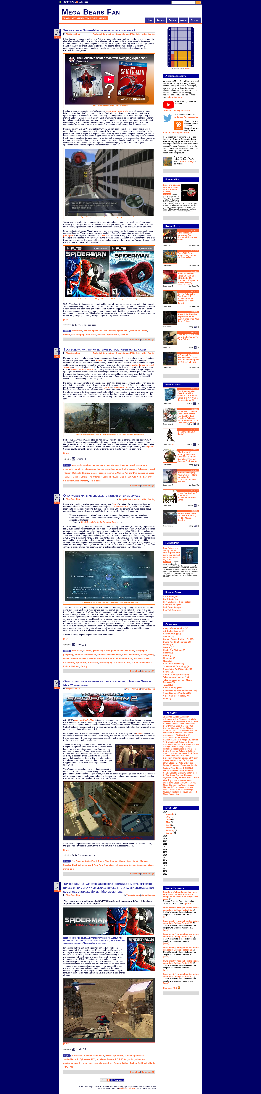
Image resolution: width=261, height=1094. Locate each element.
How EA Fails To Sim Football (177, 602)
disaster (177, 758)
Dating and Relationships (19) (177, 642)
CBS (191, 726)
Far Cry (84, 666)
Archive (160, 20)
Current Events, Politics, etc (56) (178, 639)
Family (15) (168, 645)
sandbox (87, 465)
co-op (166, 751)
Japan (176, 783)
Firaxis (179, 768)
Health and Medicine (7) (174, 650)
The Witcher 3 (95, 477)
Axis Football (179, 721)
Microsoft (193, 792)
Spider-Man (77, 331)
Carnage (144, 861)
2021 (165, 847)
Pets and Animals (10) (173, 664)
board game (169, 726)
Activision (142, 865)
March (169, 828)
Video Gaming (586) (172, 688)
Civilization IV (169, 735)
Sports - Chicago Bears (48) (176, 674)
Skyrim (84, 477)
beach (189, 721)
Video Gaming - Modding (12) (177, 693)
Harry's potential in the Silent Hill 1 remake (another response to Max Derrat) (186, 298)
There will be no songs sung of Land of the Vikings (187, 255)
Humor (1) (167, 655)
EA (180, 760)
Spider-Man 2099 (87, 1059)
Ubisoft (67, 473)
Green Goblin (133, 861)
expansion (174, 765)
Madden (191, 785)
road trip (110, 465)
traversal (101, 334)
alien (175, 719)
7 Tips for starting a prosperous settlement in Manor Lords (187, 496)
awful (104, 235)
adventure (140, 1059)
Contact (195, 20)
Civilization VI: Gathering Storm (179, 742)
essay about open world (117, 111)
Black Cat (76, 865)
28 (173, 444)
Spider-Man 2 (113, 334)
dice (187, 756)
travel (132, 465)
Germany (182, 773)
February (170, 830)
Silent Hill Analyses (172, 604)
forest (166, 771)
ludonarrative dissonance (109, 469)
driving (143, 654)
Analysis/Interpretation (103, 34)
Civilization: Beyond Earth (174, 744)
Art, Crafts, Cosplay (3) (173, 631)
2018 (165, 855)
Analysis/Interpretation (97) (175, 628)
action (131, 1059)
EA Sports (187, 760)
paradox (133, 469)
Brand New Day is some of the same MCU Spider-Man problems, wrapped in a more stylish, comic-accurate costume (180, 278)
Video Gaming (148, 34)
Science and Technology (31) (176, 666)
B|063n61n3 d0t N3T (127, 1088)
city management (185, 730)
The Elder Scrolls (71, 477)
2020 (165, 849)
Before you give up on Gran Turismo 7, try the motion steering (186, 516)
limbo (99, 360)
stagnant (149, 447)
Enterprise (188, 763)
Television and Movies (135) (176, 677)
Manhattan (109, 865)
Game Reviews (148, 689)
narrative (78, 469)
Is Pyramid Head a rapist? (186, 433)
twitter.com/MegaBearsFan (186, 117)
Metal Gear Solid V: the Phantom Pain (114, 658)
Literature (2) (169, 658)
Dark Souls (193, 753)
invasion (182, 780)
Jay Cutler (184, 783)
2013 (165, 868)
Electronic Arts (176, 763)
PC (116, 1059)
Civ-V (188, 744)
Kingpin (114, 861)
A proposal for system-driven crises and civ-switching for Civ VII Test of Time (188, 358)
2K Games (167, 717)
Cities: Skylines (170, 730)
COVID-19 (190, 751)
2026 (170, 822)
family (194, 765)
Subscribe (83, 2)
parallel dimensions (103, 1063)
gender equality (170, 773)
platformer (68, 1063)
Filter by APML (69, 2)
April (168, 825)
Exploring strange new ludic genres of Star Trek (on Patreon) (171, 188)
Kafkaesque (143, 469)
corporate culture (177, 751)
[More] (66, 320)
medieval (184, 792)
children (189, 728)
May (168, 822)
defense (166, 756)
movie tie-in (68, 869)
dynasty (174, 760)
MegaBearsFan (73, 34)
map (117, 465)
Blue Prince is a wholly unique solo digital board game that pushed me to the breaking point (171, 554)
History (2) (168, 653)
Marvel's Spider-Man (93, 331)
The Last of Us (146, 477)
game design (99, 465)
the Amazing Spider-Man (74, 662)
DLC (191, 758)
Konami (173, 785)
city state (177, 733)
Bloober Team (178, 724)
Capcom (184, 726)
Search (172, 20)
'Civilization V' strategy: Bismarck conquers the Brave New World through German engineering (187, 456)
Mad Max (75, 666)
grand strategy (176, 775)
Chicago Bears (178, 728)
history (175, 778)
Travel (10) (168, 685)
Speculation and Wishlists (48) (177, 669)
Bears (195, 721)
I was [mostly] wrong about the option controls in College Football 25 (181, 909)
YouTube (124, 334)
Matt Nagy (188, 790)
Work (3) (167, 698)
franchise (174, 771)
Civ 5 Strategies (170, 599)
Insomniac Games (138, 331)
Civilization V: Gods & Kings (175, 740)
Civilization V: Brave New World (176, 738)
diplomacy (167, 758)
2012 (165, 871)
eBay (165, 763)
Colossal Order (177, 749)
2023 (165, 841)
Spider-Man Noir (71, 1059)
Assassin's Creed (146, 473)
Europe (166, 765)
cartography (141, 465)
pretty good (68, 235)
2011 (165, 874)
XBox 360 (68, 1067)
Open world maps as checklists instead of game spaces (101, 495)
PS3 (121, 1059)
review (108, 1055)
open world (91, 334)
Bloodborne (190, 724)
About (183, 20)
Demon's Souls (177, 756)
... (192, 211)
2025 (165, 836)
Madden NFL (169, 787)
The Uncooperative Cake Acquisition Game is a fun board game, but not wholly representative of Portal (187, 397)
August (169, 814)
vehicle (66, 658)
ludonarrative (90, 469)
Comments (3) (147, 485)
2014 (165, 866)
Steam (151, 865)
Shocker (67, 865)
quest (152, 469)
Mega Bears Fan (91, 12)
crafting (166, 753)
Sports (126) (168, 672)
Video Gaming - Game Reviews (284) (180, 690)
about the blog (175, 97)
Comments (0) (147, 874)
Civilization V (183, 735)
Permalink (135, 339)
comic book (94, 481)
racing (151, 654)
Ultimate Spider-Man (134, 1055)
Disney (185, 758)
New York (98, 865)
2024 (165, 838)
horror (182, 777)
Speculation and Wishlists (128, 34)
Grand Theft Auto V (129, 477)
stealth (77, 1063)
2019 (165, 852)
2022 (165, 844)
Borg (178, 726)
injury (174, 780)
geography (68, 469)
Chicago (166, 728)
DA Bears (183, 753)
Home (149, 20)
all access (183, 719)
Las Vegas (182, 785)
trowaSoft (188, 68)
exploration (134, 654)
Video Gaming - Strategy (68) (176, 696)
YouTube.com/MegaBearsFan (176, 110)
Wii (125, 1059)
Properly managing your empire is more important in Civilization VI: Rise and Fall (187, 477)
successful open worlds (82, 369)
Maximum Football (171, 792)
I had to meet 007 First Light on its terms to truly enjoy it (188, 337)
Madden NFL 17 (182, 787)
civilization (188, 733)
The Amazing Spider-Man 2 (116, 331)
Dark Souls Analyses (172, 607)
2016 (165, 860)
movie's (139, 733)
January (170, 833)
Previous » (119, 1080)
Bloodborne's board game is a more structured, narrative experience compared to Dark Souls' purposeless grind (180, 895)
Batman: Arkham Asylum (125, 1063)
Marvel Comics (176, 790)
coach (173, 747)
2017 (165, 857)
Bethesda (76, 473)
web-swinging (77, 334)
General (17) (168, 647)
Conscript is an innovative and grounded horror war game (187, 236)
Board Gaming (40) (172, 634)
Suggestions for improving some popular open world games (105, 349)
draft (196, 758)
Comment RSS (170, 988)
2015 (165, 863)
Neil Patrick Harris (146, 1063)
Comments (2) (147, 339)
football (188, 767)
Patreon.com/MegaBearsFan (176, 132)
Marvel (166, 790)
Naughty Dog (131, 473)
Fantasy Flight (169, 768)
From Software (186, 770)
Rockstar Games (89, 473)
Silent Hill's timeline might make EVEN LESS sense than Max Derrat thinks (188, 317)
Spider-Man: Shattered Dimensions (88, 1055)
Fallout (66, 666)
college (180, 747)
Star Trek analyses (171, 610)
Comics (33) (168, 636)
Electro (122, 861)
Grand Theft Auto (111, 477)
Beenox (66, 334)
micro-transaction (171, 794)
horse (190, 778)
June (168, 819)
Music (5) (167, 661)
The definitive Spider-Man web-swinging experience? (99, 30)
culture (174, 753)
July (168, 817)
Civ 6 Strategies (170, 596)
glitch (189, 773)
